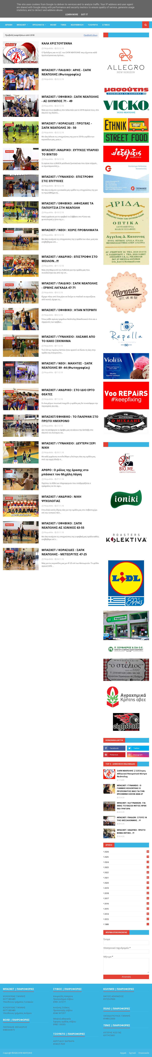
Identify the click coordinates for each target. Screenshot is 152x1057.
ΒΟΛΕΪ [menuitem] (53, 24)
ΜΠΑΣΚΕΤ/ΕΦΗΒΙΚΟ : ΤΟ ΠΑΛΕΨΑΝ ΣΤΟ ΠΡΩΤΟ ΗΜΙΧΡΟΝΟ (70, 419)
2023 (126, 867)
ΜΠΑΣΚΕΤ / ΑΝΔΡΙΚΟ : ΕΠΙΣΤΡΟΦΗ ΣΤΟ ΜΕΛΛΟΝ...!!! (70, 259)
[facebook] (114, 748)
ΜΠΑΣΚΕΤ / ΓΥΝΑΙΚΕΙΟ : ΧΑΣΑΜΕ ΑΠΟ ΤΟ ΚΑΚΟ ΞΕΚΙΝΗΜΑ (68, 339)
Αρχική (123, 1053)
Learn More (71, 14)
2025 (126, 857)
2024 (126, 862)
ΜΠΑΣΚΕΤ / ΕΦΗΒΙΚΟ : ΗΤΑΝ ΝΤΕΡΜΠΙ (69, 310)
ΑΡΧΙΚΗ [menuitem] (8, 24)
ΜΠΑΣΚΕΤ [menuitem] (21, 24)
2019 (126, 888)
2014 (126, 914)
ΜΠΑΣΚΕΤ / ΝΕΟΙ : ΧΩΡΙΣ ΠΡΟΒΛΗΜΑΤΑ (70, 230)
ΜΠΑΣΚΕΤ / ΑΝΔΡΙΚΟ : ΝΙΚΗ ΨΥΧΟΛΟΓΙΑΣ (61, 499)
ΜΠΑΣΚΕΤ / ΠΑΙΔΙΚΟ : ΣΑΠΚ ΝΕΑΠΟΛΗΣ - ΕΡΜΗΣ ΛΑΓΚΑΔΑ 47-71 (70, 285)
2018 (126, 893)
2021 (126, 877)
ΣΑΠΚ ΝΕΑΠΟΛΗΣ (25, 1053)
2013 (126, 919)
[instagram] (138, 754)
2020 (126, 882)
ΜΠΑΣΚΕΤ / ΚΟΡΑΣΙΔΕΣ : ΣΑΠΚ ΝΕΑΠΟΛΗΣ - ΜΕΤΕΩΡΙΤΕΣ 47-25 (64, 552)
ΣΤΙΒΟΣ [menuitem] (106, 24)
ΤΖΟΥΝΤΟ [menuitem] (93, 24)
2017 (126, 898)
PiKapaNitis (48, 48)
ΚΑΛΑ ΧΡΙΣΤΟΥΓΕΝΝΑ (57, 43)
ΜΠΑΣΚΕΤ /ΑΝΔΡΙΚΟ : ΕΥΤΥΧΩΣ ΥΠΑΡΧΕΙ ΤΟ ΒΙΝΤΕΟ (70, 152)
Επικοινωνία (144, 1053)
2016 (126, 903)
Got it (84, 14)
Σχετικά (132, 1053)
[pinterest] (114, 754)
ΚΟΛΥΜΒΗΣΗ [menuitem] (77, 24)
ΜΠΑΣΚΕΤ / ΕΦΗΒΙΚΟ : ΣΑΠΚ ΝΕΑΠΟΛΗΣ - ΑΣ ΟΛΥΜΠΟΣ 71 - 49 (70, 99)
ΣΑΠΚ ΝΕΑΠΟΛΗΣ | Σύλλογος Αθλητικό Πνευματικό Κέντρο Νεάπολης (132, 773)
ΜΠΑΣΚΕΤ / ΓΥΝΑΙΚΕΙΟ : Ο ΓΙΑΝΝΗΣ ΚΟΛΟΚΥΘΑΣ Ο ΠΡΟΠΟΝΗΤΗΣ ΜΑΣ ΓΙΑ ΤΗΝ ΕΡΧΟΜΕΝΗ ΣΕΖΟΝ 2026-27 (130, 789)
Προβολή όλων (90, 35)
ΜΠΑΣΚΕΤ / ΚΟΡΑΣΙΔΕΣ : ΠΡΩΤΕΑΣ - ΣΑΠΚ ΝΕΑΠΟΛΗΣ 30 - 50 (67, 125)
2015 (126, 908)
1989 (126, 924)
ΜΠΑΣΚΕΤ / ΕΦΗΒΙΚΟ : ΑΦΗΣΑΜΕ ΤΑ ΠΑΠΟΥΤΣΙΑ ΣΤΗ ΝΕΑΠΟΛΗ (67, 205)
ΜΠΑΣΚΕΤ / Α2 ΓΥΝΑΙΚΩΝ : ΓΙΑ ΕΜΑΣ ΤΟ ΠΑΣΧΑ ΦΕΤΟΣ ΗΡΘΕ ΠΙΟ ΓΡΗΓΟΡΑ (131, 805)
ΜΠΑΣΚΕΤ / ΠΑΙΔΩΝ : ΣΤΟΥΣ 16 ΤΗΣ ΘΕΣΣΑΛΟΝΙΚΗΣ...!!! (132, 819)
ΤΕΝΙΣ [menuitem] (63, 24)
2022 (126, 872)
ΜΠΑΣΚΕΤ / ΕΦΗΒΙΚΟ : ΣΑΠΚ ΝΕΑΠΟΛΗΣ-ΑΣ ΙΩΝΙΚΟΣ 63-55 (63, 525)
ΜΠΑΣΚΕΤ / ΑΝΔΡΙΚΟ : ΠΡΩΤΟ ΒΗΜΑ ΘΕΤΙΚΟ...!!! (131, 831)
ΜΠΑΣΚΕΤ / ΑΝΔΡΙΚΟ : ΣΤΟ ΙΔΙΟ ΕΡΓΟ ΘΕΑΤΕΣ (68, 392)
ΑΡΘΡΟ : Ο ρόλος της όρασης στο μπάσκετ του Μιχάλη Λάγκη (65, 472)
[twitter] (138, 748)
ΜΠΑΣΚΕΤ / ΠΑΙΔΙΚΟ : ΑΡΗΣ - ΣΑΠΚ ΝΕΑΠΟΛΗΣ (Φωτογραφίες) (66, 72)
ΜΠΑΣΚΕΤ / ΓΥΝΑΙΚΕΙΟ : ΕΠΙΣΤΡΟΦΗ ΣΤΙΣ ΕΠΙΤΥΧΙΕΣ (67, 179)
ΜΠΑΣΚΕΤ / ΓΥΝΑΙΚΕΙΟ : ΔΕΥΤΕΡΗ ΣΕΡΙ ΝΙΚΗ (69, 445)
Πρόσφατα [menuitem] (38, 24)
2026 (126, 851)
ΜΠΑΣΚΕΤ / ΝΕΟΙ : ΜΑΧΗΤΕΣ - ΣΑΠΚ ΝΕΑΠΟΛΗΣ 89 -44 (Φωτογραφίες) (67, 365)
